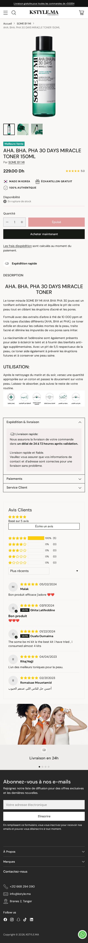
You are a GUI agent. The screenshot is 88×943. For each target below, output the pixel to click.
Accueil (7, 23)
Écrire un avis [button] (44, 526)
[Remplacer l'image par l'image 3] (37, 129)
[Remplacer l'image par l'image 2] (23, 129)
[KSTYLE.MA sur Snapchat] (18, 920)
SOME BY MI (24, 23)
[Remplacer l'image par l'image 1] (9, 129)
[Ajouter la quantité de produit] (22, 222)
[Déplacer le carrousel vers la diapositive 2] (42, 767)
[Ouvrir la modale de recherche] (13, 12)
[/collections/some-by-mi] (44, 724)
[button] (17, 538)
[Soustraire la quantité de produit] (7, 222)
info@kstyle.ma (20, 894)
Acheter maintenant (44, 234)
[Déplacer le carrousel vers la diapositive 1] (39, 767)
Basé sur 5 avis (18, 521)
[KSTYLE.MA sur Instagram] (11, 920)
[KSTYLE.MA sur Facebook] (5, 920)
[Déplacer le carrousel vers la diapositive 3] (45, 767)
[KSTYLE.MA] (44, 13)
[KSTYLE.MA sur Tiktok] (25, 920)
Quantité (9, 213)
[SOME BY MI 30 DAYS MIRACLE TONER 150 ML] (44, 76)
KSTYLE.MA (32, 934)
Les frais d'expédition (17, 246)
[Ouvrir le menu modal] (5, 12)
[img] (29, 584)
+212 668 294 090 (22, 886)
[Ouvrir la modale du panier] (81, 12)
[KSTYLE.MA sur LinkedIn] (31, 920)
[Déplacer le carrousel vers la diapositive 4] (48, 767)
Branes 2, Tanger (21, 901)
